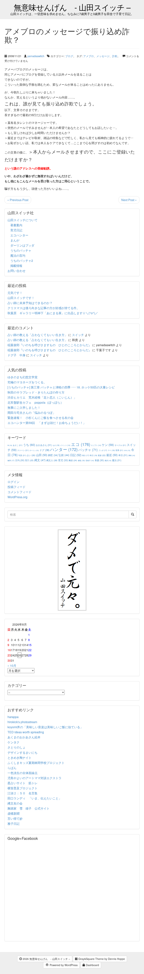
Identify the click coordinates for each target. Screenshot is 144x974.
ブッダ (102, 450)
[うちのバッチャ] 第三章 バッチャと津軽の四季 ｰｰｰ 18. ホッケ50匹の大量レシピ (61, 387)
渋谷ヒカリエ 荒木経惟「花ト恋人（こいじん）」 (42, 397)
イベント (65, 445)
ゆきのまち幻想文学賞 (23, 377)
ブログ (69, 56)
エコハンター (19, 235)
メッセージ (103, 56)
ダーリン (34, 450)
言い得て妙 (15, 818)
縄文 (40, 460)
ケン (108, 445)
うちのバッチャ (20, 250)
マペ (111, 450)
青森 (99, 460)
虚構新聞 (14, 813)
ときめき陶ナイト (20, 757)
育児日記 (16, 230)
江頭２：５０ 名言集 (23, 793)
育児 (63, 460)
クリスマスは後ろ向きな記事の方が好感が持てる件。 (44, 308)
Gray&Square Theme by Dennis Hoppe (101, 959)
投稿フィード (17, 487)
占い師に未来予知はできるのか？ (30, 303)
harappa (13, 717)
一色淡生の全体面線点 (23, 773)
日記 (75, 455)
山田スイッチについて (23, 220)
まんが (14, 240)
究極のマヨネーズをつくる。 (27, 382)
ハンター (64, 449)
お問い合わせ (17, 271)
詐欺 (114, 56)
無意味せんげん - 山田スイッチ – (72, 7)
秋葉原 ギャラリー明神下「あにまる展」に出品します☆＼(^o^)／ (53, 313)
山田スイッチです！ (21, 298)
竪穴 (29, 460)
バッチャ (88, 449)
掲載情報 (16, 265)
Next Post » (129, 200)
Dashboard (92, 965)
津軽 (131, 455)
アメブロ (88, 56)
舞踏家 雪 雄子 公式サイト (29, 808)
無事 (11, 460)
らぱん (12, 768)
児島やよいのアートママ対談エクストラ (35, 778)
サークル (120, 445)
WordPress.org (17, 497)
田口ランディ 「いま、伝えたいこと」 (36, 798)
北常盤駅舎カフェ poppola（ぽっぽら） (35, 402)
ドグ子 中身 (17, 355)
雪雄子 (90, 460)
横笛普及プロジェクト (23, 788)
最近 (112, 455)
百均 (19, 460)
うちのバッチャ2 (21, 260)
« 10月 (12, 665)
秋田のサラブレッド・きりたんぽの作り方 (36, 392)
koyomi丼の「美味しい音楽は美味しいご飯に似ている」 (45, 727)
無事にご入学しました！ (24, 407)
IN (10, 445)
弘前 (63, 455)
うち (29, 445)
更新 (102, 455)
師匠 (53, 455)
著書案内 (16, 225)
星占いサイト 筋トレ (23, 783)
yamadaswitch (35, 56)
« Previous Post (17, 200)
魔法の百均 (17, 255)
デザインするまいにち (23, 752)
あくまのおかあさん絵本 (24, 737)
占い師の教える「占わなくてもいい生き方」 (38, 335)
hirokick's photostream (22, 722)
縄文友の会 (15, 803)
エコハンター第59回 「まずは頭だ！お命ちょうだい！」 (47, 423)
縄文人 (51, 460)
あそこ (17, 445)
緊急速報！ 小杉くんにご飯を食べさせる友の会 (41, 417)
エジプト (96, 445)
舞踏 (73, 460)
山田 (41, 455)
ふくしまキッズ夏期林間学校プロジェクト (36, 763)
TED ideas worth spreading (26, 732)
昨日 (93, 455)
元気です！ (15, 293)
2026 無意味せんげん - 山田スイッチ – (46, 959)
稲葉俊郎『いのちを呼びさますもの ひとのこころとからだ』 (50, 345)
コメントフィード (20, 492)
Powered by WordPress (63, 965)
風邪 (108, 460)
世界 (119, 450)
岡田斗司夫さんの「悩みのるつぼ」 (32, 412)
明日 (85, 455)
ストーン (23, 450)
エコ (80, 444)
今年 (127, 450)
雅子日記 (14, 823)
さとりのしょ (17, 747)
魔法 (116, 460)
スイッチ (78, 335)
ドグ (44, 450)
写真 (22, 455)
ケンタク (14, 742)
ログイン (14, 482)
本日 (123, 455)
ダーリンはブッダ (22, 245)
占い (31, 455)
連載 (81, 460)
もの (55, 445)
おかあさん (44, 445)
